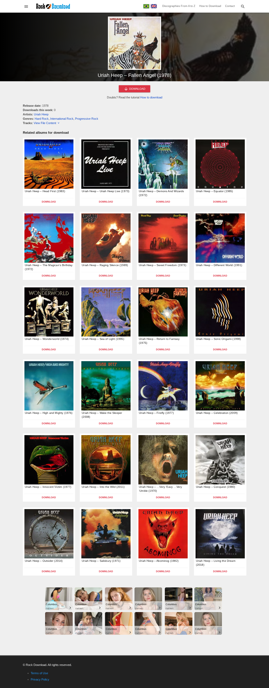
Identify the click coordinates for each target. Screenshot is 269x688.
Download (49, 201)
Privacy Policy (40, 679)
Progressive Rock (86, 118)
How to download (151, 97)
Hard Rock (42, 118)
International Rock (61, 118)
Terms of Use (39, 673)
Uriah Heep (41, 114)
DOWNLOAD (136, 88)
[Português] (146, 6)
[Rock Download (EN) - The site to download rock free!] (53, 6)
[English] (154, 6)
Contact (230, 5)
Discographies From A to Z (178, 5)
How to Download (210, 5)
